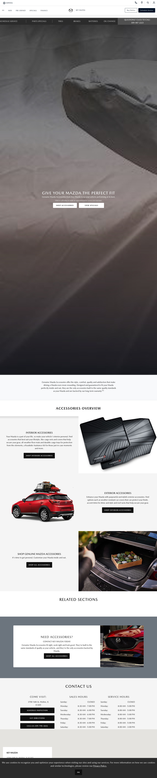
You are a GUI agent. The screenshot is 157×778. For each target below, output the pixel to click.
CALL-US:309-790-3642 (37, 726)
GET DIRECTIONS (37, 718)
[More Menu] (3, 10)
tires (60, 21)
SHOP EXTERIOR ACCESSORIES (117, 510)
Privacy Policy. (100, 766)
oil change (109, 21)
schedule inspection (37, 710)
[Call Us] (137, 2)
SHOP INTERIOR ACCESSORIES (39, 456)
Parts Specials (39, 21)
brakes (76, 21)
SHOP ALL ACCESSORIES (39, 565)
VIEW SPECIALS (91, 205)
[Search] (149, 3)
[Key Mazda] (71, 10)
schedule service (8, 21)
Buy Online (131, 10)
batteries (93, 21)
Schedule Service (146, 10)
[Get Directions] (143, 3)
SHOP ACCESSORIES (65, 205)
